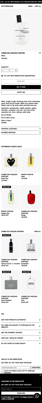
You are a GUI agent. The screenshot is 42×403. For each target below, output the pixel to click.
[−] (3, 70)
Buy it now (21, 87)
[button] (21, 30)
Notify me (21, 92)
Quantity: (5, 67)
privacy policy (17, 371)
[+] (16, 70)
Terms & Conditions (7, 399)
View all (37, 231)
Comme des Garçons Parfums (13, 53)
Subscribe (36, 368)
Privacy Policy (27, 397)
